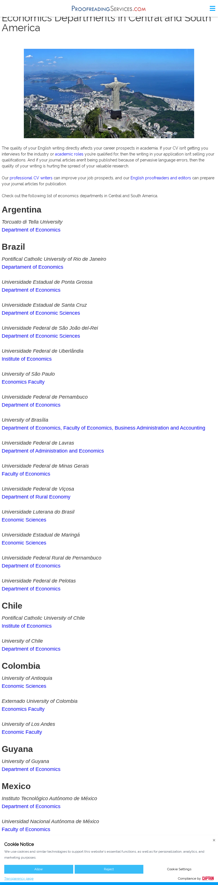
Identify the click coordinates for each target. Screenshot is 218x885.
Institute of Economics (27, 359)
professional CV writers (31, 178)
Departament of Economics (32, 267)
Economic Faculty (22, 732)
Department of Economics (31, 230)
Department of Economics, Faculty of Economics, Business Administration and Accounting (103, 428)
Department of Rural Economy (36, 497)
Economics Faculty (23, 382)
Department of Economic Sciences (41, 313)
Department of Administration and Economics (53, 451)
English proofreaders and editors (161, 178)
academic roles (69, 154)
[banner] (109, 8)
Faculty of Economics (26, 474)
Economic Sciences (24, 520)
